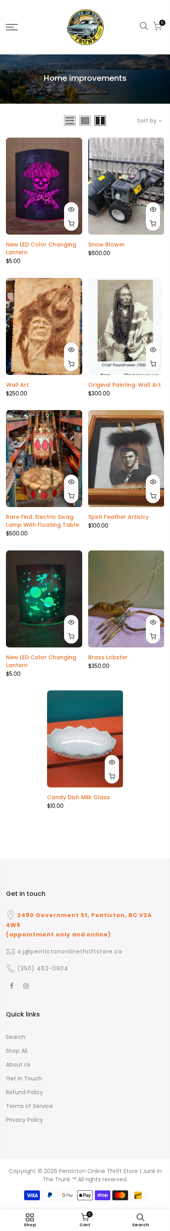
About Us (18, 1065)
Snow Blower (106, 244)
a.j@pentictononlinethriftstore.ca (69, 951)
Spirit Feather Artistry (118, 517)
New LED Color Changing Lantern (41, 248)
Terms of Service (29, 1106)
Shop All (16, 1051)
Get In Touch (24, 1078)
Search (15, 1037)
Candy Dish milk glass (78, 797)
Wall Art (17, 385)
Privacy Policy (24, 1120)
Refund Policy (24, 1092)
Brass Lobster (108, 657)
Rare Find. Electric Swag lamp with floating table (42, 521)
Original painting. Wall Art (124, 385)
